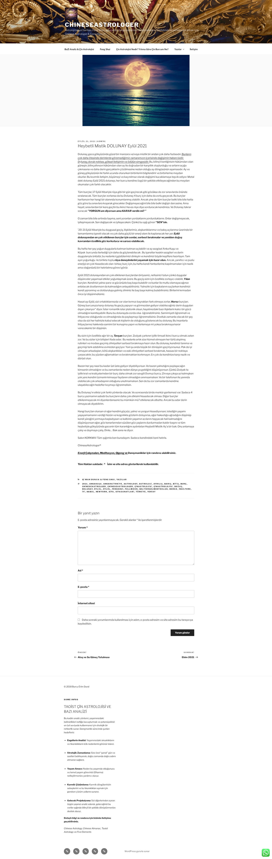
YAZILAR (121, 479)
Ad (80, 570)
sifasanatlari (125, 492)
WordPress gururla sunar (137, 851)
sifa (111, 492)
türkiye (141, 492)
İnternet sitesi (86, 603)
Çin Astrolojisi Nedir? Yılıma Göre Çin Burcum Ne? (142, 49)
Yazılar (178, 49)
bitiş (176, 484)
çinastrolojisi (163, 486)
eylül (107, 489)
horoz (173, 489)
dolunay (87, 489)
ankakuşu (95, 484)
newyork (101, 492)
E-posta (83, 586)
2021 (85, 484)
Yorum (83, 527)
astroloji (145, 484)
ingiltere (185, 489)
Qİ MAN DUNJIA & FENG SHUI (98, 479)
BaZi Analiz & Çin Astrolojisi (79, 49)
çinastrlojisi (143, 486)
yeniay (151, 492)
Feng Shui (105, 49)
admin (101, 141)
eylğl (98, 489)
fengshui (118, 489)
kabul (90, 492)
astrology (131, 484)
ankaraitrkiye (112, 484)
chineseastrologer (120, 486)
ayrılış (158, 484)
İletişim (194, 49)
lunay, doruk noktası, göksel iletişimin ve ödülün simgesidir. (115, 161)
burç (184, 484)
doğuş (178, 486)
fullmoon (131, 489)
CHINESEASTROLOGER (102, 24)
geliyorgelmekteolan (153, 489)
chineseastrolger (94, 486)
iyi (83, 492)
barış (168, 484)
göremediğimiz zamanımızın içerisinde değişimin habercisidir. (148, 157)
